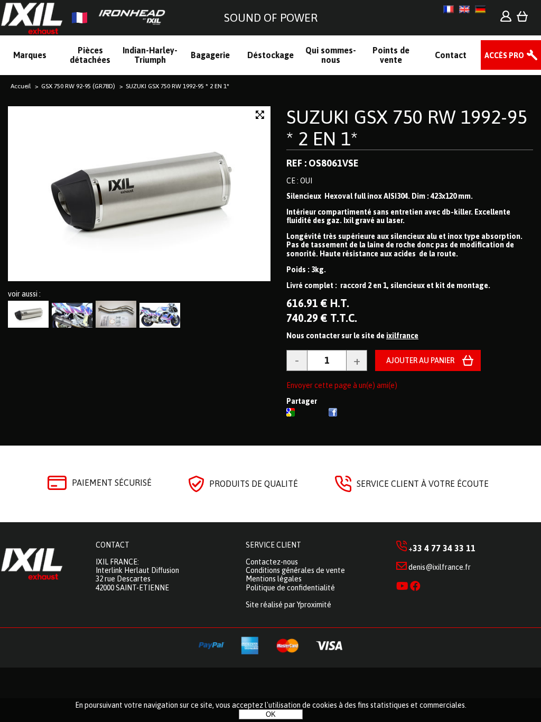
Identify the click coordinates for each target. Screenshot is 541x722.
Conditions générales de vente (295, 570)
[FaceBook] (333, 414)
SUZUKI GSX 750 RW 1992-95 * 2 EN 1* (406, 128)
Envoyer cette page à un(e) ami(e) (341, 385)
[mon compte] (505, 19)
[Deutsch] (480, 9)
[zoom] (259, 115)
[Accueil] (87, 17)
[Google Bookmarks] (290, 414)
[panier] (522, 19)
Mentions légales (274, 579)
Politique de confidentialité (290, 588)
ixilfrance (402, 335)
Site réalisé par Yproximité (288, 604)
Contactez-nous (272, 562)
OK (271, 714)
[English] (464, 9)
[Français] (448, 9)
